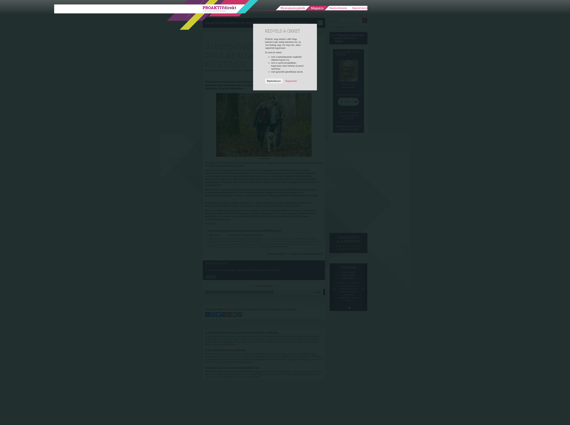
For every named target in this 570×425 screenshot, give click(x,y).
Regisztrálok (291, 80)
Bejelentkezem (338, 8)
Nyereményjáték (293, 8)
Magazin (317, 8)
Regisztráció (359, 8)
